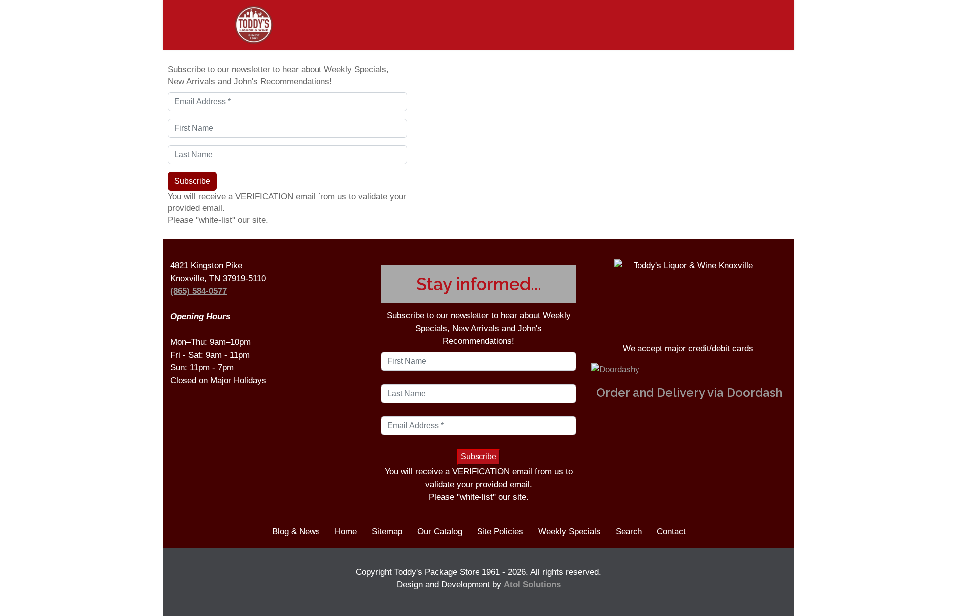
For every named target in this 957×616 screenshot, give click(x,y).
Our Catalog (439, 531)
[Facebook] (751, 22)
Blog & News (296, 531)
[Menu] (188, 25)
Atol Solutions (532, 584)
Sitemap (387, 531)
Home (346, 531)
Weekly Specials (569, 531)
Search (629, 531)
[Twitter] (775, 22)
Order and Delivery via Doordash (689, 392)
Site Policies (500, 531)
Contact (671, 531)
